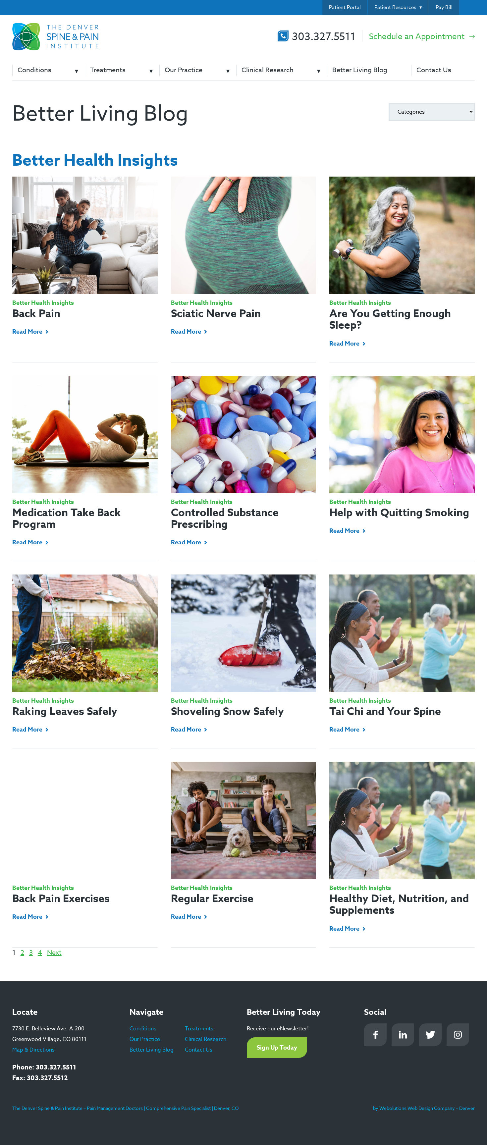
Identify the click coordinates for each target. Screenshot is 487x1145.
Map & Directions (33, 1050)
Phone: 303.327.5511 (44, 1067)
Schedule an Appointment (416, 36)
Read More (27, 331)
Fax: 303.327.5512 (40, 1077)
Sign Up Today (277, 1047)
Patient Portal (345, 7)
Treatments (108, 70)
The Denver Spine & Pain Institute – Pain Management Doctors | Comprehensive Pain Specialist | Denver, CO (125, 1108)
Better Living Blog (359, 70)
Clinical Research (268, 70)
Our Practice (183, 70)
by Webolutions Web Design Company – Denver (424, 1108)
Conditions (34, 70)
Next (54, 952)
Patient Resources (395, 7)
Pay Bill (444, 7)
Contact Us (433, 70)
